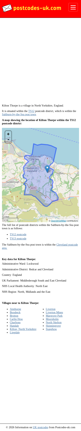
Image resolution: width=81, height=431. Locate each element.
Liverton (50, 309)
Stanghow (51, 329)
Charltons (15, 322)
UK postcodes (40, 427)
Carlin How (16, 319)
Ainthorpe (15, 309)
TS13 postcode (18, 238)
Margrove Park (54, 315)
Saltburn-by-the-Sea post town (19, 114)
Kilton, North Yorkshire (23, 329)
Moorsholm (52, 319)
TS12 (31, 111)
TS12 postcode (18, 234)
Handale (14, 325)
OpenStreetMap (58, 220)
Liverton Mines (54, 312)
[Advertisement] (40, 62)
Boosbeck (15, 312)
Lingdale (15, 332)
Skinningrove (53, 325)
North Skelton (54, 322)
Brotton (14, 315)
